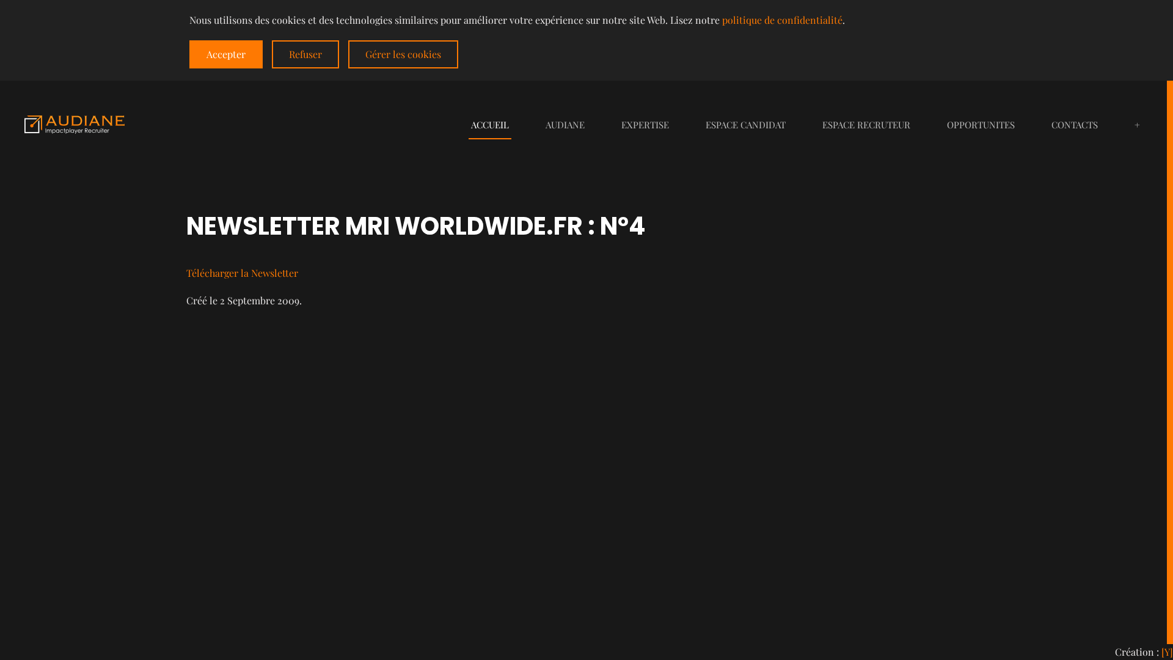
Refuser (305, 54)
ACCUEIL (490, 125)
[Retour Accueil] (74, 124)
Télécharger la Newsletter (242, 272)
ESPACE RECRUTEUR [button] (866, 125)
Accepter (226, 54)
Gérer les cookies (403, 54)
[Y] (1167, 651)
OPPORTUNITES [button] (981, 125)
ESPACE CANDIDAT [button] (746, 125)
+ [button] (1137, 125)
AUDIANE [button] (565, 125)
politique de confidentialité (782, 19)
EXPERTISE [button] (645, 125)
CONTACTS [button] (1074, 125)
